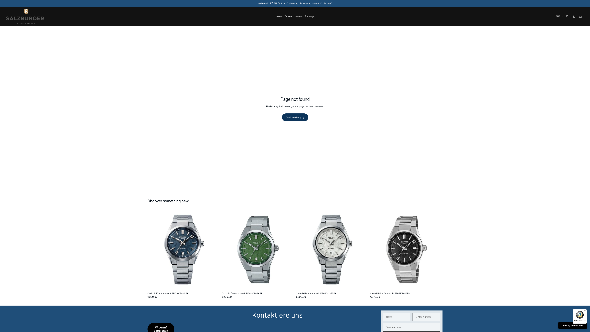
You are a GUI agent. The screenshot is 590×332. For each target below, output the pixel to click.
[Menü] (585, 311)
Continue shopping (295, 117)
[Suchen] (567, 16)
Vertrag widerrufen (572, 325)
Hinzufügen (440, 286)
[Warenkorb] (580, 16)
